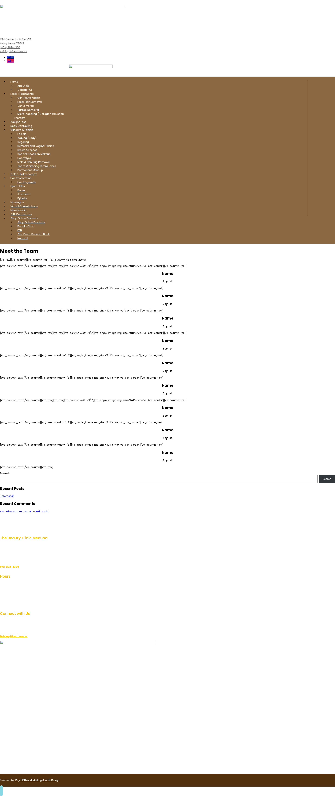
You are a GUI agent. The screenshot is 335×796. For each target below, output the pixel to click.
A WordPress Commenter (15, 511)
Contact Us (24, 90)
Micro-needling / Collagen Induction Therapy (39, 116)
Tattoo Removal (28, 110)
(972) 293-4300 (10, 47)
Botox (21, 190)
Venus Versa (25, 106)
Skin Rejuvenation (28, 98)
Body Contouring (21, 126)
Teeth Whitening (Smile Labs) (36, 166)
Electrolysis (24, 158)
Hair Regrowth (26, 182)
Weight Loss (18, 122)
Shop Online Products (31, 222)
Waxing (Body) (26, 138)
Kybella (22, 198)
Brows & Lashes (27, 150)
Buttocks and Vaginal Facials (35, 146)
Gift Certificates (21, 214)
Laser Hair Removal (29, 102)
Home (14, 82)
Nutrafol (22, 238)
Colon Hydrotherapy (23, 174)
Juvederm (24, 194)
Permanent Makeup (30, 170)
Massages (17, 202)
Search (5, 473)
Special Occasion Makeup (34, 154)
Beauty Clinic (25, 226)
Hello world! (7, 496)
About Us (23, 86)
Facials (21, 134)
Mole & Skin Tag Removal (33, 162)
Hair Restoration (20, 178)
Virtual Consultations (24, 206)
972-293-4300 (9, 567)
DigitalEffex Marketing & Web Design (37, 780)
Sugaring (23, 142)
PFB (19, 230)
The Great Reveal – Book (33, 234)
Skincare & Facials (21, 130)
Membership (18, 210)
